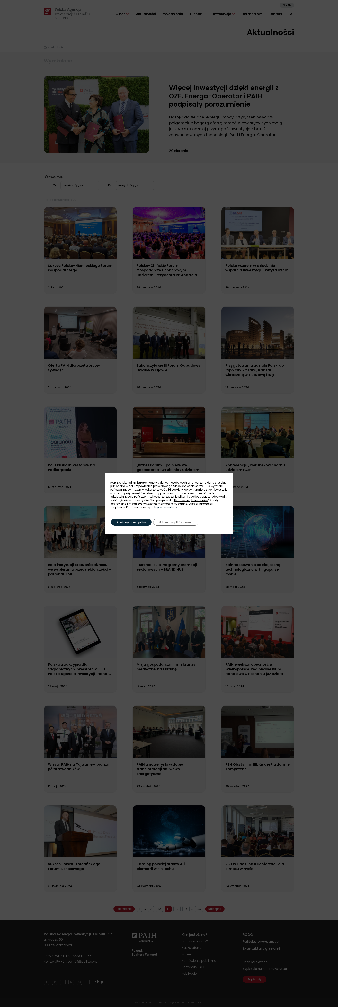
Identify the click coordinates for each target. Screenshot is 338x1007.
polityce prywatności (165, 507)
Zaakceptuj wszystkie (131, 522)
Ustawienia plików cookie (191, 500)
